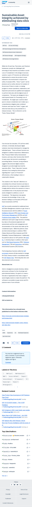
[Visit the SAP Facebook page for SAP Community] (11, 484)
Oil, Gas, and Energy (13, 45)
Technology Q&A (8, 412)
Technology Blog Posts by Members (11, 6)
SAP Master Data (9, 257)
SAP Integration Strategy (20, 55)
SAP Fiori (5, 45)
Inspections (18, 244)
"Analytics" (15, 382)
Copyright (8, 494)
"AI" (26, 379)
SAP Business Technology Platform (10, 59)
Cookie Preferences (8, 503)
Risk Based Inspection (13, 242)
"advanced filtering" (7, 379)
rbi (15, 332)
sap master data (6, 336)
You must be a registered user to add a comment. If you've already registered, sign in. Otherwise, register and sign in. (14, 356)
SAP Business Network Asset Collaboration (12, 52)
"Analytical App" (6, 382)
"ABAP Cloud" (9, 373)
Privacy (8, 489)
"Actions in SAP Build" (13, 376)
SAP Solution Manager (8, 55)
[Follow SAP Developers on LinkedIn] (20, 484)
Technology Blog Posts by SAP (12, 399)
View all (4, 475)
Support (24, 498)
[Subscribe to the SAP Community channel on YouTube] (17, 484)
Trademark (8, 498)
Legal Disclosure (24, 494)
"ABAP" (4, 376)
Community (11, 2)
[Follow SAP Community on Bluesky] (14, 484)
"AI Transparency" (19, 379)
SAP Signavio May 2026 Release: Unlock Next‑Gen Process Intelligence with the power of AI (16, 423)
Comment (8, 362)
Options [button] (15, 31)
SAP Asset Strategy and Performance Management (14, 48)
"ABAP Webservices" (19, 373)
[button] (3, 38)
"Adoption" (23, 376)
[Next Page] (17, 387)
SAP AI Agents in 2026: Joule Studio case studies (16, 410)
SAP (3, 206)
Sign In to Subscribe (22, 28)
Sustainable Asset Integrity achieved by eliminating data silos (15, 18)
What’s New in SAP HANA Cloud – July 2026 (14, 415)
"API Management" (7, 384)
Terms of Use (24, 489)
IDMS (4, 332)
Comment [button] (25, 343)
